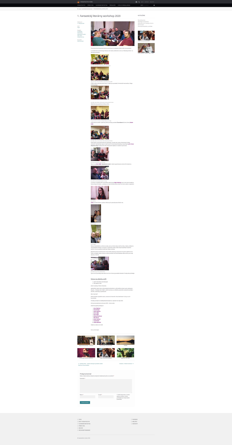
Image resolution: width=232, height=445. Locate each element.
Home (80, 8)
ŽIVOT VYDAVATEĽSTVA (84, 421)
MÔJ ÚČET (152, 1)
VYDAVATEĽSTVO (81, 5)
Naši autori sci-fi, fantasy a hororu (145, 23)
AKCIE (142, 1)
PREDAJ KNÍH (113, 5)
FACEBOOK (134, 419)
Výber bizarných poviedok (144, 41)
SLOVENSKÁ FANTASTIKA (101, 5)
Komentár (82, 378)
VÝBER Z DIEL (90, 5)
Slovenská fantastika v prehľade (145, 26)
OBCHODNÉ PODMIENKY (84, 430)
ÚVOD (80, 419)
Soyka (78, 27)
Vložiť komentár (80, 41)
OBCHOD (81, 428)
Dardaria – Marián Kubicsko (125, 363)
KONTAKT (147, 1)
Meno (81, 394)
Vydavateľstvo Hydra (86, 2)
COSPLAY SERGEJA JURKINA (124, 5)
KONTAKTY (135, 423)
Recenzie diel (141, 24)
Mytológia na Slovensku (143, 21)
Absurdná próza (141, 20)
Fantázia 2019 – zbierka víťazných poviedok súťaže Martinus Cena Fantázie (90, 364)
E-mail (100, 394)
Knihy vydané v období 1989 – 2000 (146, 53)
